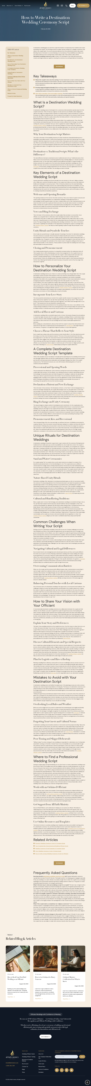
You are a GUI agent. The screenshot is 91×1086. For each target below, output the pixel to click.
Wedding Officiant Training (28, 1056)
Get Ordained (59, 66)
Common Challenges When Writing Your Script (16, 77)
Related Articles (12, 93)
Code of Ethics (50, 344)
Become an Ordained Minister (27, 1060)
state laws (36, 166)
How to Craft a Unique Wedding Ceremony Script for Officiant (51, 854)
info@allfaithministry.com (12, 1062)
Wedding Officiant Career (28, 1054)
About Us (40, 1054)
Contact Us (25, 1066)
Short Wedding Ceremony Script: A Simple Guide (48, 851)
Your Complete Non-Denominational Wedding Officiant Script (51, 846)
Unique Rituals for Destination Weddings (15, 73)
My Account (27, 5)
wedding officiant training (39, 125)
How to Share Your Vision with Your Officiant (16, 81)
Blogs (23, 1069)
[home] (46, 5)
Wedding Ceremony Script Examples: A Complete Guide (50, 848)
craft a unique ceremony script (54, 794)
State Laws (41, 1063)
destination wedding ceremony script (54, 876)
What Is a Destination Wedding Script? (15, 56)
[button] (9, 6)
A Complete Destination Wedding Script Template (16, 69)
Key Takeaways (11, 53)
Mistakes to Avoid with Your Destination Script (14, 85)
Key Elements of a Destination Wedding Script (15, 60)
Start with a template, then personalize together (49, 93)
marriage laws (69, 325)
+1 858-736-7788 (10, 1065)
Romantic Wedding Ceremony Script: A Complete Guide (50, 843)
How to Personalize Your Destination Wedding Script (17, 64)
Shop (23, 1072)
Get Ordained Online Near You (44, 1057)
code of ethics (68, 493)
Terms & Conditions (43, 1069)
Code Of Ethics (42, 1061)
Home (3, 5)
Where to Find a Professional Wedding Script (17, 89)
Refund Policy (41, 1066)
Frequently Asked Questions (15, 96)
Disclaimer (41, 1072)
